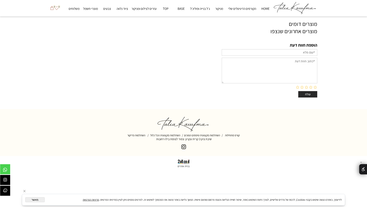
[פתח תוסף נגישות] (363, 169)
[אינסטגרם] (5, 181)
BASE (181, 9)
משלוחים (74, 9)
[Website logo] (295, 8)
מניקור (219, 9)
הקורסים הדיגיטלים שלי (242, 9)
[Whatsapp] (5, 170)
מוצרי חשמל (90, 9)
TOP (166, 9)
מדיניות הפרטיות (91, 199)
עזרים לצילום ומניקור (144, 9)
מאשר (35, 199)
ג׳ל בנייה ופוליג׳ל (200, 9)
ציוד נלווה (122, 9)
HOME (265, 9)
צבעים (107, 9)
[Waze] (5, 192)
